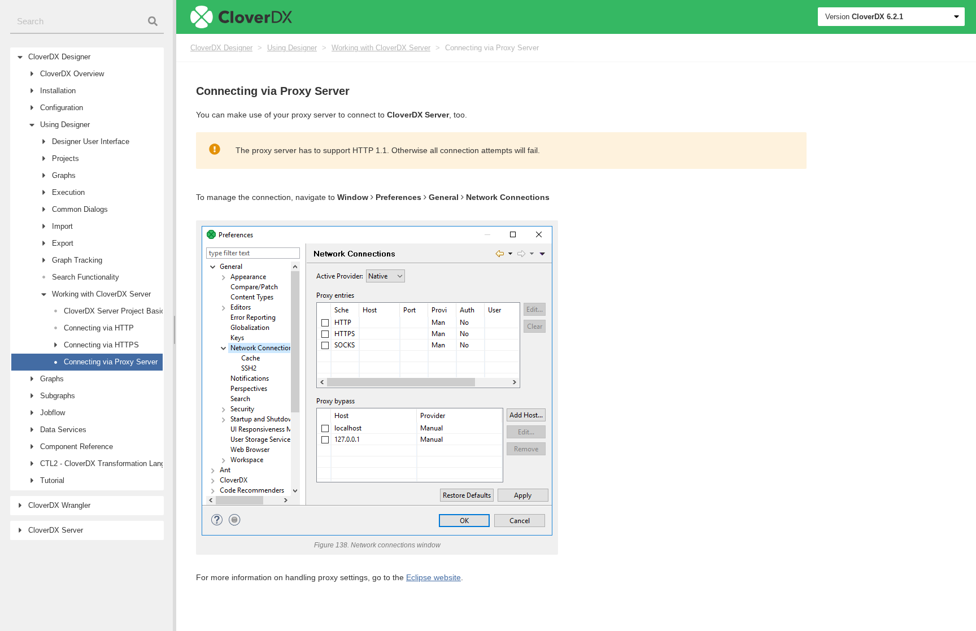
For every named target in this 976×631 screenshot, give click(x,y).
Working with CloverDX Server (381, 47)
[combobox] (87, 22)
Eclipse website (433, 577)
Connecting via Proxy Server (492, 47)
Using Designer (292, 47)
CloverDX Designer (221, 47)
